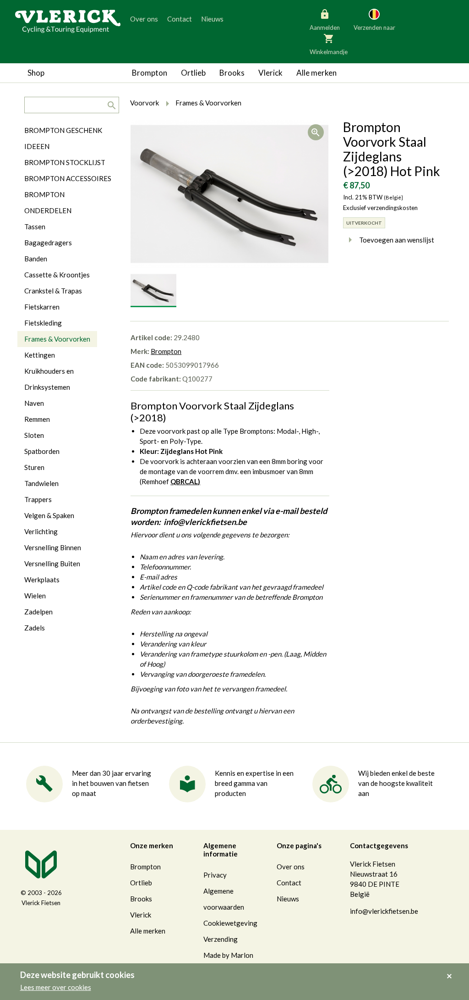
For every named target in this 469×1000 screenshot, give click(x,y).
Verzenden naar (374, 27)
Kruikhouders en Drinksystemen (49, 379)
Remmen (37, 419)
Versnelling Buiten (52, 563)
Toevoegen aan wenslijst (396, 240)
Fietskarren (42, 307)
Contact (179, 19)
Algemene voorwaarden (223, 899)
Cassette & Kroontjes (57, 275)
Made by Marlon (228, 955)
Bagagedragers (48, 242)
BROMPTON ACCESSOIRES (67, 178)
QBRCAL (184, 481)
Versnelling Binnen (52, 547)
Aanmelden (325, 27)
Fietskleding (43, 323)
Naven (34, 403)
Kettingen (39, 355)
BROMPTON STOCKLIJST (64, 162)
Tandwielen (41, 483)
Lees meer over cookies (55, 987)
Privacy (215, 875)
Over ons (144, 19)
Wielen (35, 595)
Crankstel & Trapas (53, 291)
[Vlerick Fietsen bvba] (67, 21)
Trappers (38, 499)
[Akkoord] (451, 969)
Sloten (34, 435)
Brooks (232, 72)
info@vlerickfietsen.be (384, 911)
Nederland (410, 59)
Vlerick (270, 72)
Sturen (34, 467)
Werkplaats (42, 579)
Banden (35, 258)
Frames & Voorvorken (57, 339)
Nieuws (212, 19)
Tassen (34, 226)
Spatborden (42, 451)
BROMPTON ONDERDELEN (47, 202)
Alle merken (316, 72)
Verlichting (41, 531)
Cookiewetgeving (230, 923)
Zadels (34, 628)
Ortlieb (193, 72)
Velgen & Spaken (49, 515)
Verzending (220, 939)
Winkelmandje (329, 51)
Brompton (149, 72)
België (335, 59)
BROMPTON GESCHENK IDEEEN (63, 138)
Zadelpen (38, 612)
